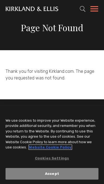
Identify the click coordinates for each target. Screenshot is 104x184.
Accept (52, 174)
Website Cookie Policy (50, 147)
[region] (52, 144)
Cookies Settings (52, 158)
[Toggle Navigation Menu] (94, 10)
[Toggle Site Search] (82, 9)
